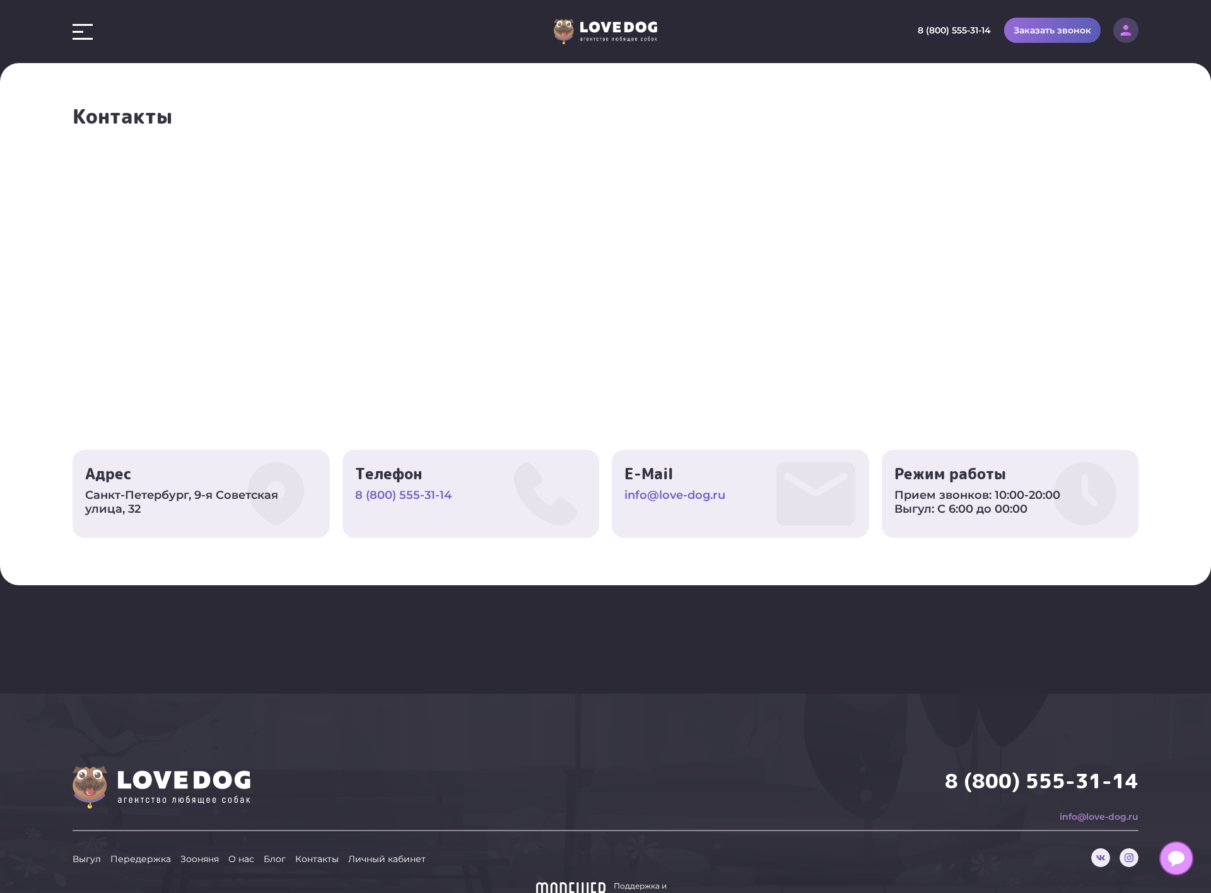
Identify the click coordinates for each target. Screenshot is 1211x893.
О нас (241, 859)
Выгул (87, 859)
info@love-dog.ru (674, 495)
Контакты (317, 859)
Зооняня (199, 859)
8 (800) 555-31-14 (954, 30)
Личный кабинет (387, 859)
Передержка (140, 859)
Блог (275, 859)
